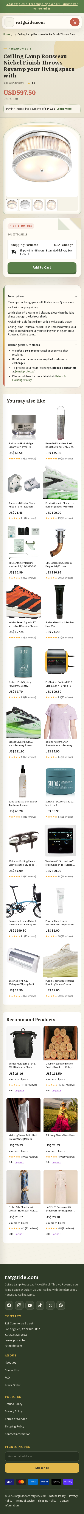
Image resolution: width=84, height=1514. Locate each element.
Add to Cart (42, 267)
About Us (10, 1363)
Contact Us (12, 1370)
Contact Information (17, 1434)
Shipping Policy (14, 1426)
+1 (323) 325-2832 (16, 1335)
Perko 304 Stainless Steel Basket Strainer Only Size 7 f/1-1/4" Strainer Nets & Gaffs (60, 445)
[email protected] (25, 372)
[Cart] (74, 22)
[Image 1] (12, 205)
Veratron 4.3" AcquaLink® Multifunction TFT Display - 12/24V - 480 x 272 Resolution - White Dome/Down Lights (60, 863)
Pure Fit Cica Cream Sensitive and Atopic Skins (59, 923)
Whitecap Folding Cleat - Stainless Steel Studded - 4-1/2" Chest (23, 863)
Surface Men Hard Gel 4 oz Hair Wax (59, 624)
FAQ (7, 1377)
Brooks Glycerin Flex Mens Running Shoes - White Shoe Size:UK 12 (60, 505)
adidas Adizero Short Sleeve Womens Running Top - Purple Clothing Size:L (60, 744)
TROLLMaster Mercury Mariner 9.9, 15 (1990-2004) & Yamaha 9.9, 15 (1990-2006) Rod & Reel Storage (23, 565)
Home (6, 34)
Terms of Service (16, 1419)
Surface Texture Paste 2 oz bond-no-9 (59, 803)
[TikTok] (40, 1305)
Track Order (12, 1385)
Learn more (64, 109)
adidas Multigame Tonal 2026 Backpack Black (22, 1065)
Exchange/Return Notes (24, 345)
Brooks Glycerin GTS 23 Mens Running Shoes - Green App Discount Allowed (21, 744)
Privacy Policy (14, 1411)
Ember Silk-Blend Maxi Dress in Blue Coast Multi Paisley (22, 1209)
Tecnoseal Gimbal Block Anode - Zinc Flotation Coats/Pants (22, 505)
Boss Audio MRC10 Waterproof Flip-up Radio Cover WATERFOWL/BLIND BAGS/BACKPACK (23, 983)
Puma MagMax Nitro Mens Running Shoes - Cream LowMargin (59, 983)
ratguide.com (30, 22)
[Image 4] (51, 205)
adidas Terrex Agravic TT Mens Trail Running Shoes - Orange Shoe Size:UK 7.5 (23, 624)
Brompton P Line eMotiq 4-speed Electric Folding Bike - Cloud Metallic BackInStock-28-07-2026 (23, 923)
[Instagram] (19, 1305)
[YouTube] (29, 1305)
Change (67, 244)
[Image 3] (38, 205)
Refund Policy (13, 1404)
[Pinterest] (60, 1305)
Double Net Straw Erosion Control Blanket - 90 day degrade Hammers (59, 1065)
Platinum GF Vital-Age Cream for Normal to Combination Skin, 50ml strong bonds (22, 445)
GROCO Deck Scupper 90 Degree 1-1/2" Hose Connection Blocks (58, 565)
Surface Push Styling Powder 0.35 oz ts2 (20, 684)
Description (16, 296)
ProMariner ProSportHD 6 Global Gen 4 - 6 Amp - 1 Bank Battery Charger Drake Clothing (58, 684)
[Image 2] (25, 205)
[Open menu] (9, 22)
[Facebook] (9, 1305)
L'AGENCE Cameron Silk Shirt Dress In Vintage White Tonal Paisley (60, 1209)
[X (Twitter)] (50, 1305)
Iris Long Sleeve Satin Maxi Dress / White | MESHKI (23, 1137)
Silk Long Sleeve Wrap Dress (60, 1135)
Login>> (19, 1090)
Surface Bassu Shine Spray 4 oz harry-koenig (23, 803)
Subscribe (42, 1468)
